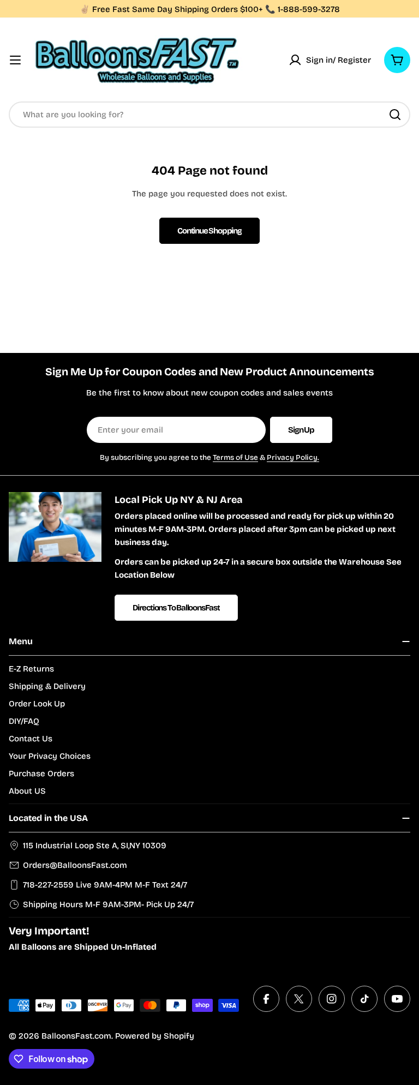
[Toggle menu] (15, 60)
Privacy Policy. (293, 457)
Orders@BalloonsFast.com (75, 865)
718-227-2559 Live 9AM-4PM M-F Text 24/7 (105, 885)
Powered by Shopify (154, 1036)
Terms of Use (235, 457)
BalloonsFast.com (76, 1036)
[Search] (395, 114)
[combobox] (209, 114)
